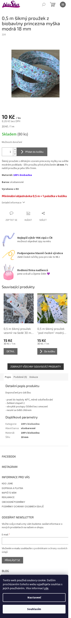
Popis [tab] (8, 377)
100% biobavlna (30, 424)
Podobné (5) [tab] (20, 377)
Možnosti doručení (12, 142)
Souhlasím (34, 609)
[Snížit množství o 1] (15, 154)
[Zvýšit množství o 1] (15, 150)
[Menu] (62, 4)
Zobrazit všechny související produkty (35, 366)
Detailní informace (11, 202)
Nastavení (34, 598)
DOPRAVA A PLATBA (12, 488)
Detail (11, 351)
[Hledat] (43, 4)
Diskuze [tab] (33, 377)
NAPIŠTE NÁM (9, 493)
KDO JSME (7, 483)
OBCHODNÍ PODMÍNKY (13, 502)
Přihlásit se (12, 560)
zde (46, 588)
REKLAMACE (8, 497)
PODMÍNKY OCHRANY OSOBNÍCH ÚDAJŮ (23, 506)
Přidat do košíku (34, 151)
